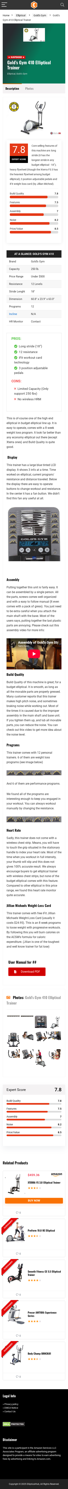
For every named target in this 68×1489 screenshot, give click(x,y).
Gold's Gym (40, 15)
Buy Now (34, 1200)
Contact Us (10, 1411)
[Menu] (4, 5)
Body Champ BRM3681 (39, 1353)
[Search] (62, 5)
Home (6, 15)
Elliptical (20, 15)
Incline (13, 314)
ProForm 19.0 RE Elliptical (41, 1230)
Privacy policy (11, 1404)
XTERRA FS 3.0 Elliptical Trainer (44, 1182)
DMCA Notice (11, 1407)
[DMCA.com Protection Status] (14, 1423)
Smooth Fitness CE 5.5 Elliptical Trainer (44, 1273)
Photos (29, 88)
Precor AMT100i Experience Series (42, 1314)
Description (12, 88)
